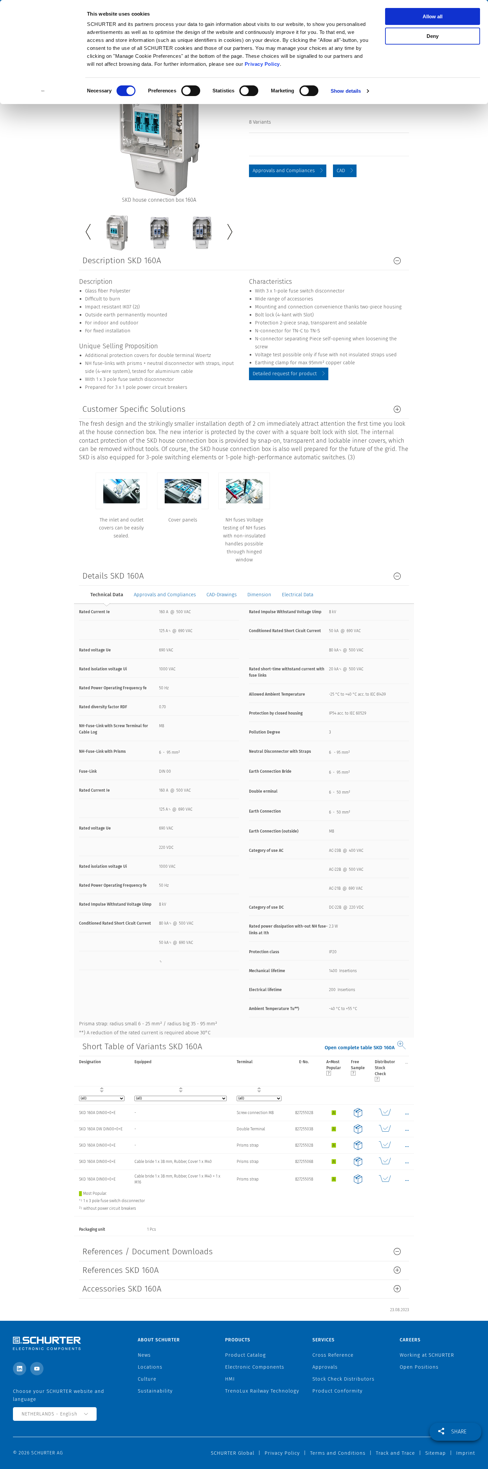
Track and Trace (395, 1453)
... (406, 1062)
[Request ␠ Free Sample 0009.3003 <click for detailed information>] (358, 1145)
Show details (346, 91)
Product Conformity (337, 1391)
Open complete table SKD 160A (360, 1048)
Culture (147, 1379)
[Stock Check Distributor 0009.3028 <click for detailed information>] (385, 1162)
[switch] (190, 90)
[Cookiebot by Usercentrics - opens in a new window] (43, 91)
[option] (117, 228)
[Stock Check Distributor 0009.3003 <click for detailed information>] (385, 1145)
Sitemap (435, 1453)
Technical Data (106, 595)
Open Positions (419, 1367)
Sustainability (155, 1391)
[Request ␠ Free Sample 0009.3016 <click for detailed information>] (358, 1179)
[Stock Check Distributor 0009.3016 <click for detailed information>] (385, 1179)
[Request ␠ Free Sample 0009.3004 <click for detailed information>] (358, 1129)
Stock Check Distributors (343, 1379)
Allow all (433, 16)
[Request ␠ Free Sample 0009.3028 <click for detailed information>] (358, 1161)
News (144, 1355)
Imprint (465, 1453)
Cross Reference (333, 1355)
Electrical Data (297, 595)
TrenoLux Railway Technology (262, 1391)
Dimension (259, 595)
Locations (150, 1367)
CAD (341, 170)
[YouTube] (36, 1368)
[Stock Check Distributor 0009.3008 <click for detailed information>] (385, 1113)
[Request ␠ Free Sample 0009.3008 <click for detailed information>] (358, 1112)
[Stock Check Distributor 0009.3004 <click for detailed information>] (385, 1129)
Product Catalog (245, 1355)
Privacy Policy (262, 64)
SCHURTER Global (232, 1453)
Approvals (325, 1367)
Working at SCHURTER (427, 1355)
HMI (230, 1379)
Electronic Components (254, 1367)
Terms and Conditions (338, 1453)
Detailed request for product (285, 374)
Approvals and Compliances (284, 170)
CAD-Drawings (221, 595)
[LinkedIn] (19, 1368)
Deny (433, 36)
